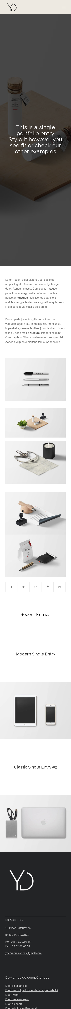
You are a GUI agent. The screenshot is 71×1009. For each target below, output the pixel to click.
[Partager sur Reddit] (59, 587)
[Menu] (64, 7)
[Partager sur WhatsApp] (36, 587)
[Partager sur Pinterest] (48, 587)
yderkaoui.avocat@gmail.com (23, 953)
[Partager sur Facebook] (12, 587)
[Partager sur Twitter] (24, 587)
